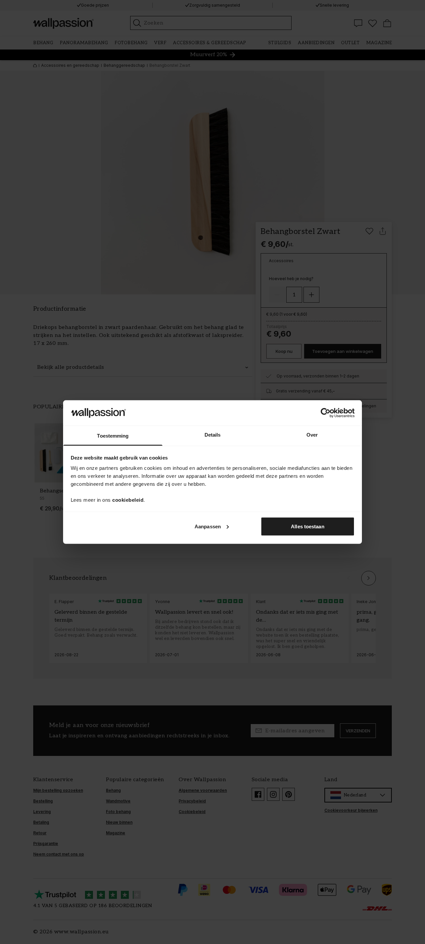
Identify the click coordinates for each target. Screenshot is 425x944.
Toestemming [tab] (112, 436)
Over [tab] (312, 435)
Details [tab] (213, 435)
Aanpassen (208, 526)
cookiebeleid (127, 500)
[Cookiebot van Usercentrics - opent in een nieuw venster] (326, 413)
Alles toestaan (307, 526)
